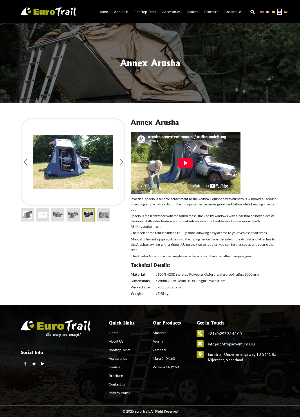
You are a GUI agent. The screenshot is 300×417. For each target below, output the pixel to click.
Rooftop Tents (145, 11)
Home (103, 11)
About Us (121, 11)
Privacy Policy (119, 393)
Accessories (171, 11)
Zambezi (159, 350)
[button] (121, 162)
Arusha (158, 341)
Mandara (159, 332)
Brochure (211, 11)
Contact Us (233, 11)
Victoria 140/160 (166, 367)
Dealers (192, 11)
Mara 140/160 (164, 358)
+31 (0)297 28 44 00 (225, 333)
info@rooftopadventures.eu (231, 344)
